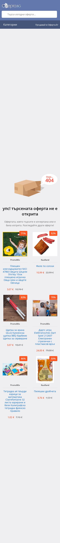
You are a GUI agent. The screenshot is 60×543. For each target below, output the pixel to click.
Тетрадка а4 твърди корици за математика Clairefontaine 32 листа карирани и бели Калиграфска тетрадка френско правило (15, 401)
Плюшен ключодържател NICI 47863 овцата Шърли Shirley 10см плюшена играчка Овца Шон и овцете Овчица (15, 274)
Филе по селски (45, 266)
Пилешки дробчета (45, 391)
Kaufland (45, 260)
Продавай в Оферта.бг (46, 24)
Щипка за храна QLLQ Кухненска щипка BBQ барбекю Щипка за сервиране (15, 334)
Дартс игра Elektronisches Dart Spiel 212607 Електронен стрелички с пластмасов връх (45, 337)
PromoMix (15, 260)
